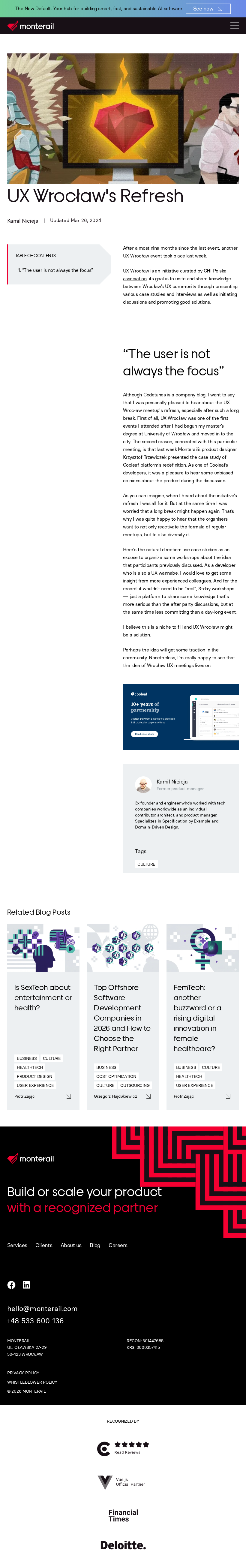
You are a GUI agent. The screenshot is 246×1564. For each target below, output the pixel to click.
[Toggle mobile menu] (234, 26)
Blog (95, 1245)
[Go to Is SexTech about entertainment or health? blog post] (43, 948)
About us (71, 1245)
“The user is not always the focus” (57, 270)
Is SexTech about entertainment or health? (43, 997)
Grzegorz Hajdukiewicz (115, 1096)
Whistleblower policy (32, 1382)
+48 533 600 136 (35, 1320)
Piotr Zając (24, 1096)
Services (17, 1245)
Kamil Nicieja (22, 221)
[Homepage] (30, 25)
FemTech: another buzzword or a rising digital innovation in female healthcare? (197, 1017)
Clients (43, 1245)
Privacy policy (23, 1373)
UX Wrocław (136, 256)
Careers (118, 1245)
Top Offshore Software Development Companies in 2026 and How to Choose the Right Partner (122, 1017)
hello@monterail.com (42, 1308)
